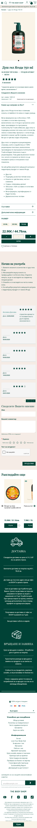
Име (3, 410)
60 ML (5, 224)
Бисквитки (18, 728)
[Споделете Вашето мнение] (8, 79)
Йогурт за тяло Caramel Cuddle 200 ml (12, 507)
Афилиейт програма (18, 751)
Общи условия (18, 720)
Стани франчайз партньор (18, 763)
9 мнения (6, 83)
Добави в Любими (10, 246)
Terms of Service (25, 787)
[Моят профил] (27, 3)
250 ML (14, 224)
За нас (18, 738)
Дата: (5, 316)
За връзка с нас (18, 743)
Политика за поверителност (18, 723)
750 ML (23, 224)
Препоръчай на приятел (18, 756)
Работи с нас (18, 748)
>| (33, 401)
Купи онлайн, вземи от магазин (18, 753)
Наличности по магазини (25, 99)
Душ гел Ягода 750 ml (15, 10)
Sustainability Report (18, 765)
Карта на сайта (18, 730)
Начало (3, 10)
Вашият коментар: (9, 419)
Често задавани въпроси (18, 725)
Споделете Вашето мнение (13, 93)
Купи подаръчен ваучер (19, 758)
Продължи (29, 463)
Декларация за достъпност (18, 768)
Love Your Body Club (18, 741)
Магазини (18, 746)
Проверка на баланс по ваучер (18, 761)
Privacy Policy (19, 787)
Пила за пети (28, 506)
